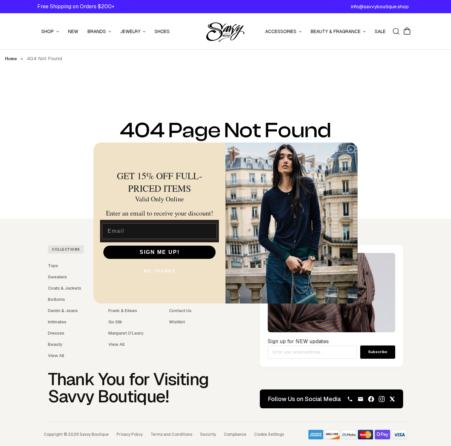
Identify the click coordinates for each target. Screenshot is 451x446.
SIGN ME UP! (160, 252)
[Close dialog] (351, 149)
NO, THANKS (159, 271)
